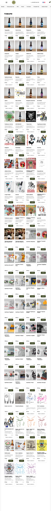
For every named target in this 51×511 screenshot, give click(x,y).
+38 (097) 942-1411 (35, 2)
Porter (22, 6)
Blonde (2, 6)
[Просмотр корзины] (49, 3)
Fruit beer (29, 6)
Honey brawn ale (10, 6)
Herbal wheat (44, 6)
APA (18, 6)
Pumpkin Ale (36, 6)
